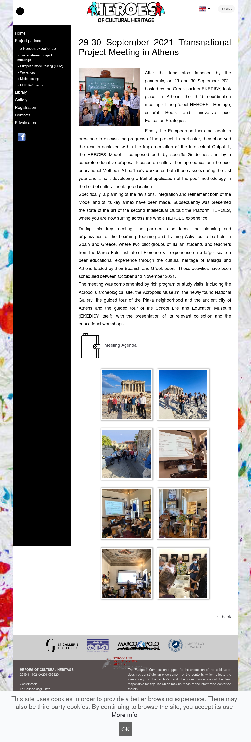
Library (21, 92)
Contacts (22, 115)
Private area (25, 122)
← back (223, 616)
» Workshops (26, 72)
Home (20, 33)
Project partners (28, 40)
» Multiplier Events (30, 85)
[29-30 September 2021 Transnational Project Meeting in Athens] (109, 96)
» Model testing (28, 79)
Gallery (21, 99)
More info (124, 714)
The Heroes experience (35, 48)
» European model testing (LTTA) (40, 66)
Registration (25, 107)
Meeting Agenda (120, 344)
